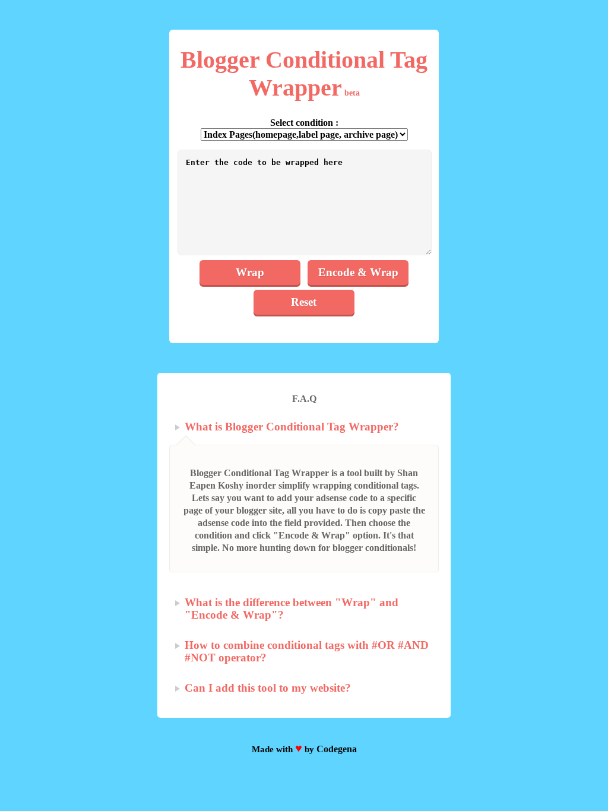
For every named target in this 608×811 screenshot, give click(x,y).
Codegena (336, 749)
